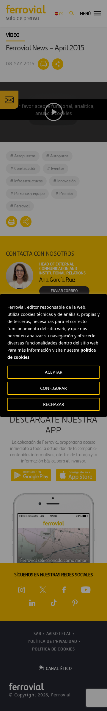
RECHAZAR (53, 404)
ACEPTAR (53, 372)
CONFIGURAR (53, 388)
